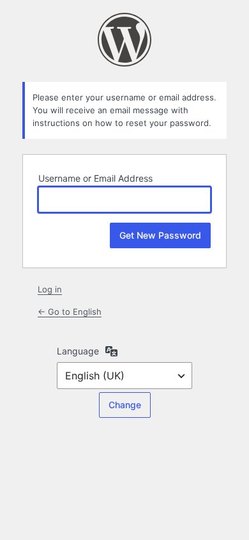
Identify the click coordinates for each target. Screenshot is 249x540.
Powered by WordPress (124, 40)
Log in (50, 289)
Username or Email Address (95, 178)
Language (78, 350)
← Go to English (70, 311)
